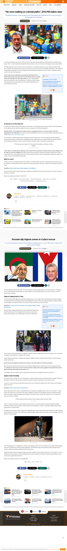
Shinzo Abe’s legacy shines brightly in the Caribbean (23, 168)
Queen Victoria (46, 179)
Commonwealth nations (24, 179)
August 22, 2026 (56, 495)
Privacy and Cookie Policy (53, 549)
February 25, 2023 (35, 222)
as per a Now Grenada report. (17, 134)
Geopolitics (44, 248)
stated (33, 67)
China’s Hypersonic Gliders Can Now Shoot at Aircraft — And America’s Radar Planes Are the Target (17, 492)
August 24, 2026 (35, 495)
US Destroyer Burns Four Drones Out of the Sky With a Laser (57, 500)
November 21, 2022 (35, 20)
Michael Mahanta (26, 248)
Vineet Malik (26, 20)
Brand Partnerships (54, 517)
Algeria (29, 461)
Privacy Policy (54, 520)
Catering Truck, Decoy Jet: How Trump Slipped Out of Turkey (37, 500)
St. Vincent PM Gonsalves (40, 181)
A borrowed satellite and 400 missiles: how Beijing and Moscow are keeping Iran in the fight (52, 316)
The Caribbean (57, 4)
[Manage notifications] (63, 537)
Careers (54, 515)
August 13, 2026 (15, 503)
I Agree (63, 549)
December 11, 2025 (15, 217)
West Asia (39, 4)
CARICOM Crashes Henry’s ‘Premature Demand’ (56, 211)
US (41, 461)
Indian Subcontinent (29, 4)
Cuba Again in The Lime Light (50, 79)
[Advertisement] (33, 232)
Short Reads (53, 179)
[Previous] (51, 90)
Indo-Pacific (7, 4)
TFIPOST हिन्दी (33, 520)
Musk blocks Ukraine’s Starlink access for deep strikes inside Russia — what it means (52, 321)
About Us (33, 515)
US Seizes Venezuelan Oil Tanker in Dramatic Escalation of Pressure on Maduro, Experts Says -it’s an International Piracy (17, 213)
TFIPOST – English (33, 519)
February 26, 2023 (56, 214)
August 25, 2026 (15, 496)
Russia (37, 461)
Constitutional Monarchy (36, 179)
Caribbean (15, 179)
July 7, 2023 (34, 213)
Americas (14, 4)
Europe (45, 4)
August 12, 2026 (35, 503)
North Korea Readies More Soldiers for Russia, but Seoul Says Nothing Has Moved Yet (52, 311)
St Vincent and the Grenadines (27, 181)
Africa (50, 4)
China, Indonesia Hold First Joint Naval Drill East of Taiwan (17, 500)
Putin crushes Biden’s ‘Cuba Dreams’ (19, 387)
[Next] (54, 90)
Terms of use (54, 519)
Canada (20, 4)
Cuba (33, 461)
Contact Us (33, 517)
